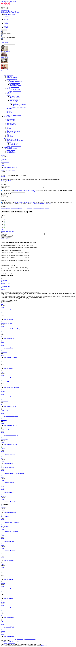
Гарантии (6, 26)
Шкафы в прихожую (15, 99)
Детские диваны (11, 119)
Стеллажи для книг (11, 109)
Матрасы (9, 142)
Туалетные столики (14, 87)
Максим (3, 176)
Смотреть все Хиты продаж (8, 170)
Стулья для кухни (11, 151)
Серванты (9, 108)
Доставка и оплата (8, 20)
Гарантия (3, 289)
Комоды (9, 92)
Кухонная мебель (8, 147)
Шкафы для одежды (15, 97)
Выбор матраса (4, 229)
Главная (3, 208)
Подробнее (11, 167)
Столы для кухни (11, 150)
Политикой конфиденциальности (42, 191)
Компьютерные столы (15, 85)
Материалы (6, 19)
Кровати (6, 138)
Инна (2, 172)
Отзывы (6, 23)
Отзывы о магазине (5, 286)
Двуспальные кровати (12, 139)
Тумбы (8, 88)
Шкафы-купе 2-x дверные (19, 104)
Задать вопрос (4, 280)
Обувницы (9, 112)
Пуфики (9, 134)
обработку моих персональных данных (24, 190)
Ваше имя (3, 184)
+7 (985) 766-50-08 (14, 12)
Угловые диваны (11, 136)
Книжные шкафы (14, 100)
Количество (4, 235)
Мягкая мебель (7, 116)
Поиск (2, 43)
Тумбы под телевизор (15, 89)
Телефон (3, 187)
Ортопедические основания (14, 146)
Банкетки (9, 135)
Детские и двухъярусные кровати (15, 140)
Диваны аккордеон (11, 121)
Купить (2, 165)
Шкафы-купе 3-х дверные (19, 105)
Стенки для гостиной (12, 77)
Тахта (8, 127)
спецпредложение (5, 42)
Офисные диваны (11, 132)
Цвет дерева (4, 234)
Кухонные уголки (11, 152)
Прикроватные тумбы (15, 91)
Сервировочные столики (16, 81)
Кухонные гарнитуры (12, 148)
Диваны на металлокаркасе (13, 131)
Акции (5, 24)
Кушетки (9, 128)
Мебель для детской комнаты (14, 115)
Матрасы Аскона (14, 143)
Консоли (9, 111)
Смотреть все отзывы (6, 180)
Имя (2, 199)
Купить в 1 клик (5, 238)
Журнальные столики (15, 83)
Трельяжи (9, 93)
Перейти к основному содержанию (9, 1)
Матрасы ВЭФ (13, 144)
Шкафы (8, 95)
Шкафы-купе (13, 103)
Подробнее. (44, 645)
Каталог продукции (9, 18)
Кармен (47, 208)
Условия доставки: (5, 290)
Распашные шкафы (14, 96)
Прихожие (9, 76)
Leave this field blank (6, 193)
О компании (7, 16)
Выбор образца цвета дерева (8, 231)
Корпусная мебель (8, 75)
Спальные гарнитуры (12, 79)
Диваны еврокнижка (12, 124)
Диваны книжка (11, 123)
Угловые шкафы (14, 101)
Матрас (3, 232)
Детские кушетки (11, 120)
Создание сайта (19, 639)
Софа (8, 125)
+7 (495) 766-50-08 (5, 12)
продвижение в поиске (29, 639)
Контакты (6, 27)
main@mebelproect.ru (9, 14)
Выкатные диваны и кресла (14, 117)
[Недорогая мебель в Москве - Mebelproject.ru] (12, 6)
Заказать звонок (5, 10)
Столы (8, 80)
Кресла (8, 130)
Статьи (5, 22)
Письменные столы (14, 84)
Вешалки (9, 113)
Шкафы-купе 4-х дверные (19, 107)
